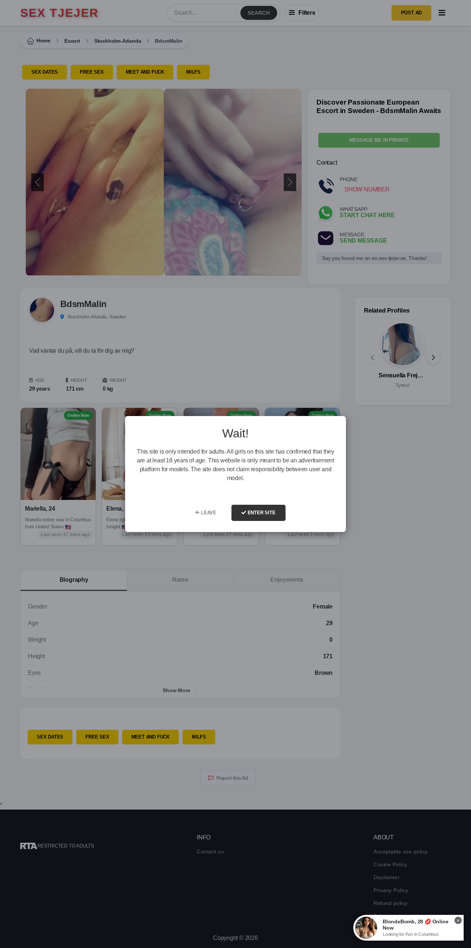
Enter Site (261, 512)
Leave (207, 512)
